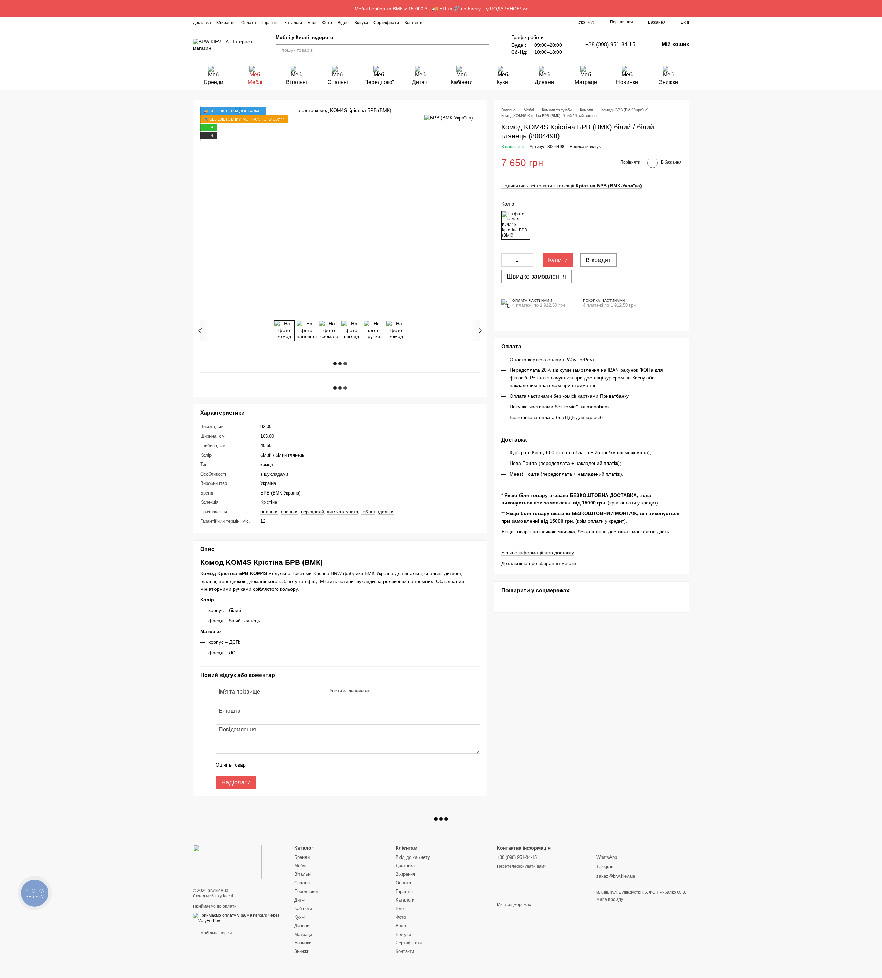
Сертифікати (386, 22)
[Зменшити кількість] (506, 260)
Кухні (503, 82)
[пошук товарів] (483, 49)
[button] (876, 9)
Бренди (213, 82)
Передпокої (379, 82)
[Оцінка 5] (301, 765)
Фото (327, 22)
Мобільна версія (215, 932)
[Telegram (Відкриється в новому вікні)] (465, 22)
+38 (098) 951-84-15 (610, 45)
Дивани (544, 82)
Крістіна (268, 502)
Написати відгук (585, 147)
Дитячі (420, 82)
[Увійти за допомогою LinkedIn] (400, 691)
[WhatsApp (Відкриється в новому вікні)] (481, 22)
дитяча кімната (342, 511)
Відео (343, 22)
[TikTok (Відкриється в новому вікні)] (448, 22)
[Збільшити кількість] (528, 260)
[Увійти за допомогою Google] (389, 691)
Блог (312, 22)
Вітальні (296, 82)
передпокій (312, 511)
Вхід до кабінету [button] (413, 857)
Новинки (627, 82)
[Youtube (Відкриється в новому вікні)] (457, 22)
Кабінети (462, 82)
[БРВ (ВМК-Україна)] (449, 117)
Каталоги (293, 22)
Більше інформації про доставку (537, 553)
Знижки (668, 82)
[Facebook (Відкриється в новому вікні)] (440, 22)
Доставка (202, 22)
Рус (591, 22)
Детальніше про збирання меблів (538, 563)
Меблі (255, 82)
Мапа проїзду (609, 899)
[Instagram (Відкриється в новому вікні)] (432, 22)
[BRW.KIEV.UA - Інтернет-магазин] (227, 862)
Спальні (337, 82)
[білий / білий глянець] (515, 225)
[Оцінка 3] (279, 765)
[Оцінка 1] (257, 765)
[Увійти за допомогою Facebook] (378, 691)
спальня (289, 511)
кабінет (368, 511)
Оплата (248, 22)
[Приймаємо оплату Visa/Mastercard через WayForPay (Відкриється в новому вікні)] (238, 918)
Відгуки (361, 22)
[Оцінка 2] (268, 765)
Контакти (413, 22)
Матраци (586, 82)
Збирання (226, 22)
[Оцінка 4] (290, 765)
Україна (268, 483)
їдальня (386, 511)
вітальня (269, 511)
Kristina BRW (327, 573)
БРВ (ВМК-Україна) (280, 493)
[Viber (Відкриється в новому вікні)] (473, 22)
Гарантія (270, 22)
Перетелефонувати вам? (521, 866)
